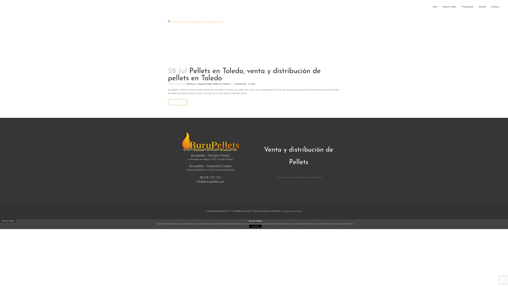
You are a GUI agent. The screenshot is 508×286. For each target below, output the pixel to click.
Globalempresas (297, 211)
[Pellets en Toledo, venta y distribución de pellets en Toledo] (254, 42)
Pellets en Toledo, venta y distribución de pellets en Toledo (244, 75)
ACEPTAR (255, 226)
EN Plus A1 (192, 83)
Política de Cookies (303, 177)
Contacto (318, 177)
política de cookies (316, 224)
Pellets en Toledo (221, 83)
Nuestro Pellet (205, 83)
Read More (177, 102)
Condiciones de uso (284, 177)
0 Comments (240, 83)
